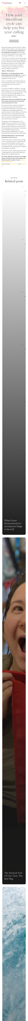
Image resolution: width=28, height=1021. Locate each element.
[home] (7, 3)
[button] (20, 3)
